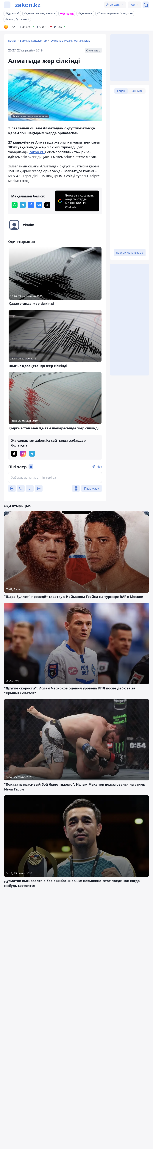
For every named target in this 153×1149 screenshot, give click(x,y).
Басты (12, 40)
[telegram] (22, 205)
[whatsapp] (14, 205)
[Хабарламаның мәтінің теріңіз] (55, 477)
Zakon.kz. (37, 152)
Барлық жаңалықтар (33, 40)
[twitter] (47, 205)
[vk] (39, 205)
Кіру (99, 466)
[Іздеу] (146, 4)
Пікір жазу (91, 488)
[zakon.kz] (27, 5)
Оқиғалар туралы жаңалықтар (70, 40)
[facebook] (31, 205)
